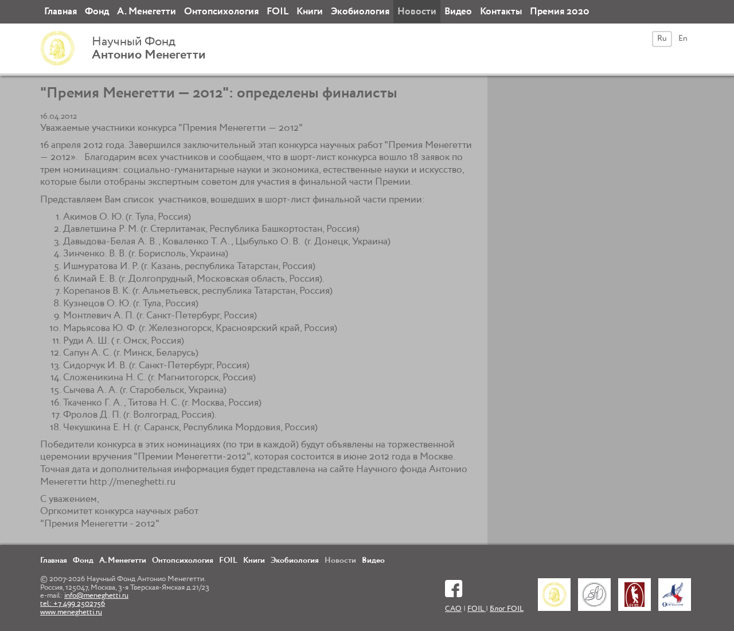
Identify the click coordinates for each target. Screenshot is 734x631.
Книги (309, 12)
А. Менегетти (146, 12)
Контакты (501, 12)
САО (453, 609)
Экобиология (360, 12)
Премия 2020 (559, 12)
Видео (458, 12)
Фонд (97, 12)
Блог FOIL (507, 609)
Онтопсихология (221, 12)
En (683, 38)
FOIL (277, 12)
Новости (416, 12)
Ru (662, 38)
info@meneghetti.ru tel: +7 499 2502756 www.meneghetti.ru (84, 604)
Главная (60, 12)
